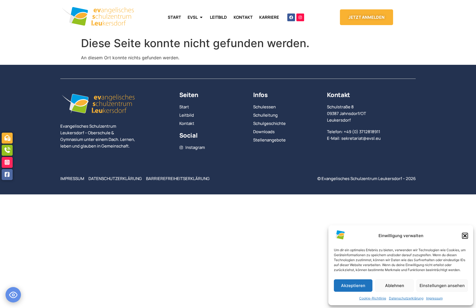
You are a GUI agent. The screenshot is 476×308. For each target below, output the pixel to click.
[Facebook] (291, 17)
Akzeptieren (353, 285)
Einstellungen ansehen (442, 285)
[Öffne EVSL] (201, 17)
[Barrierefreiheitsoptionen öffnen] (13, 294)
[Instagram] (300, 17)
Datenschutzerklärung (406, 298)
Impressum (434, 298)
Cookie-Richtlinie (372, 298)
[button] (465, 236)
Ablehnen (394, 285)
